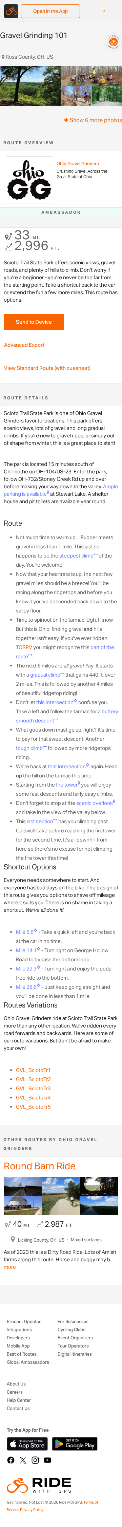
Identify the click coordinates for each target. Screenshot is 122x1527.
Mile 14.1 (26, 950)
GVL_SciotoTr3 (33, 1088)
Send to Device (34, 322)
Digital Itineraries (75, 1354)
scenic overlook (94, 803)
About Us (16, 1384)
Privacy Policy (31, 1509)
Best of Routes (22, 1354)
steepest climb (76, 555)
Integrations (19, 1330)
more (10, 1267)
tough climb (29, 748)
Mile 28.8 (26, 987)
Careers (15, 1392)
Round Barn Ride (40, 1166)
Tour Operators (73, 1346)
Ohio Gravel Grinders (78, 164)
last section (40, 821)
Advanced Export (24, 345)
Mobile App (18, 1346)
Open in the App (50, 11)
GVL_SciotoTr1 (33, 1070)
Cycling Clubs (71, 1330)
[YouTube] (47, 1460)
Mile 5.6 (25, 932)
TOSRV (24, 647)
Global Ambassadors (28, 1362)
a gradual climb (43, 675)
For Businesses (73, 1321)
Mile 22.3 (26, 968)
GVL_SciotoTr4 (33, 1097)
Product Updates (24, 1321)
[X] (23, 1460)
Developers (18, 1338)
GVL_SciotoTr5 (33, 1107)
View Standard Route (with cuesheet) (47, 368)
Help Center (19, 1400)
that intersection (67, 766)
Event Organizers (75, 1338)
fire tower (67, 784)
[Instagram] (35, 1460)
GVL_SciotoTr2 (33, 1079)
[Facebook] (11, 1460)
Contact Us (18, 1408)
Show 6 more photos (95, 120)
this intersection (55, 702)
